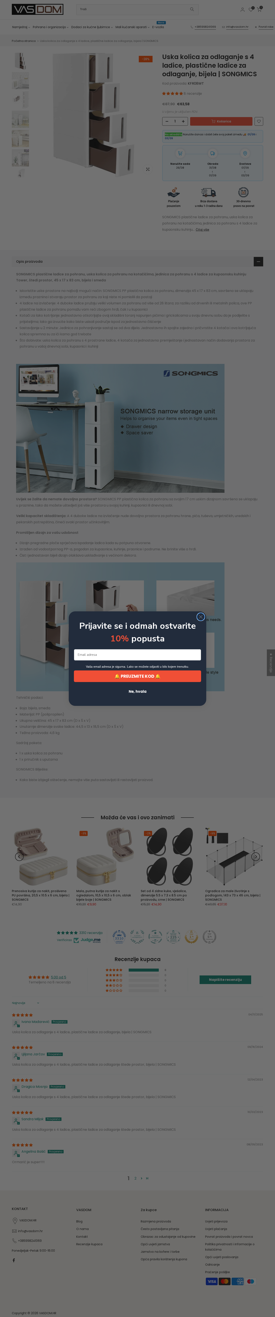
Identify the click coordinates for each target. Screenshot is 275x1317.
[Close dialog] (201, 617)
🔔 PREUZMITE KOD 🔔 (137, 676)
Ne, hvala (138, 691)
